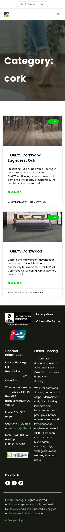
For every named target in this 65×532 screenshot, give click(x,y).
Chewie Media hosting (20, 513)
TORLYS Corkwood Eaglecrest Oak (24, 158)
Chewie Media (17, 509)
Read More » (15, 192)
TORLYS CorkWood (25, 251)
